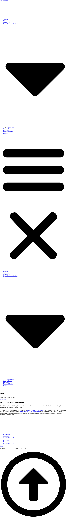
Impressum (6, 436)
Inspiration (6, 130)
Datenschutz (6, 434)
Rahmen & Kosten (8, 131)
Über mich (6, 21)
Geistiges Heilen (7, 128)
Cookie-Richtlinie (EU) (9, 437)
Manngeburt (6, 22)
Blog (1, 446)
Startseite (5, 19)
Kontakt (5, 133)
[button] (33, 202)
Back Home (3, 399)
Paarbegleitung (10, 127)
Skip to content (4, 0)
